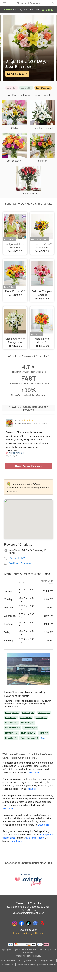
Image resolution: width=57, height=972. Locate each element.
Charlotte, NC (28, 712)
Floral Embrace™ (21, 423)
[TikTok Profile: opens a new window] (28, 923)
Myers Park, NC (28, 732)
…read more (32, 772)
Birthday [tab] (11, 87)
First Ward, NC (27, 722)
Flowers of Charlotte (29, 3)
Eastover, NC (41, 717)
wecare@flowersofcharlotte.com (29, 912)
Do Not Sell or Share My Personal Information (37, 964)
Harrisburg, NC (30, 727)
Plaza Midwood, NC (29, 737)
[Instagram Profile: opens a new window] (14, 923)
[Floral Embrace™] (9, 423)
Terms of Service (7, 960)
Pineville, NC (11, 737)
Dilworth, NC (10, 717)
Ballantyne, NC (12, 712)
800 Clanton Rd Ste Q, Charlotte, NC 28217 (29, 906)
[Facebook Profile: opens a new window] (21, 923)
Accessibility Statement (44, 960)
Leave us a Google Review (28, 933)
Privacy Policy (25, 960)
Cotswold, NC (44, 712)
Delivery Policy (7, 964)
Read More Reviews (28, 466)
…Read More (12, 450)
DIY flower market (35, 837)
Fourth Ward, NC (12, 727)
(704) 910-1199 (17, 557)
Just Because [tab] (43, 87)
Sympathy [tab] (26, 87)
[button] (50, 965)
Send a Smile (15, 73)
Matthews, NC (11, 732)
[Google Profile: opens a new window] (35, 923)
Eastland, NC (26, 717)
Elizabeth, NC (11, 722)
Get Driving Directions (20, 563)
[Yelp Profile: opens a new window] (42, 923)
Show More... (46, 737)
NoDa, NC (43, 732)
